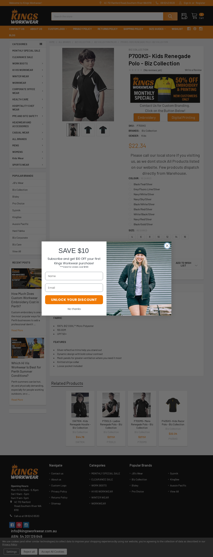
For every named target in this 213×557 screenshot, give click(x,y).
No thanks (74, 309)
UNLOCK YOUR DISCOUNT (74, 299)
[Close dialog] (167, 246)
